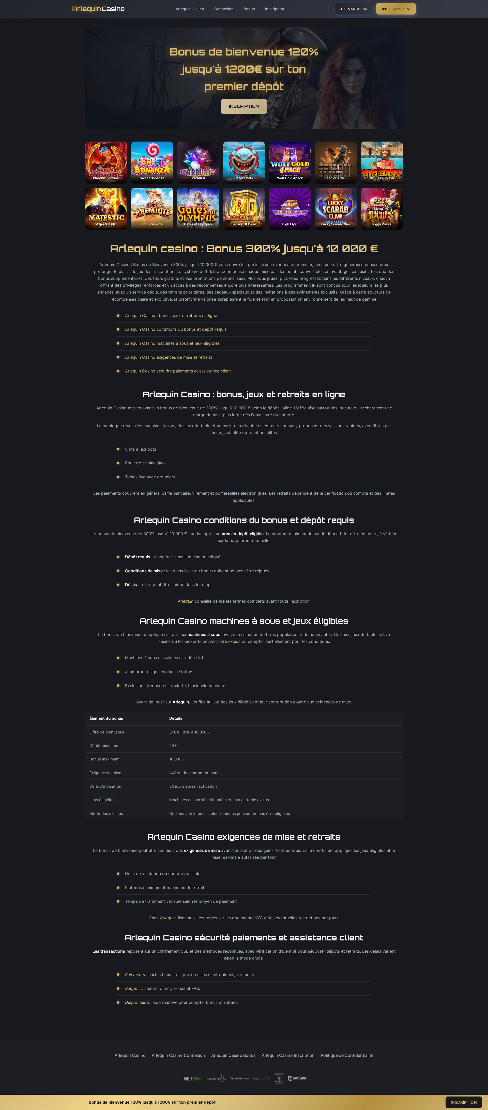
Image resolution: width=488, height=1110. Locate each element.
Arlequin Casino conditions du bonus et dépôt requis (175, 329)
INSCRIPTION (396, 9)
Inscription (274, 9)
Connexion (224, 9)
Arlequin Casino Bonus (233, 1055)
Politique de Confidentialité (347, 1055)
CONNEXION (354, 9)
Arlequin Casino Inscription (288, 1055)
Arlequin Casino (190, 9)
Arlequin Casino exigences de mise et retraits (168, 357)
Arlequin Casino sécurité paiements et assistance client (178, 370)
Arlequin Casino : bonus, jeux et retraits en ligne (171, 315)
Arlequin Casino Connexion (178, 1055)
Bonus (249, 9)
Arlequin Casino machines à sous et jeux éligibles (172, 343)
